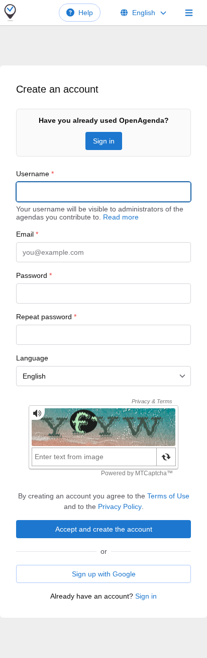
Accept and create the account (103, 529)
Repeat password (46, 317)
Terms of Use (168, 496)
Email (27, 234)
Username (35, 174)
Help (85, 13)
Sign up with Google (104, 574)
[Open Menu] (189, 13)
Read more (121, 217)
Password (34, 275)
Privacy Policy (120, 506)
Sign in (104, 141)
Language (32, 358)
